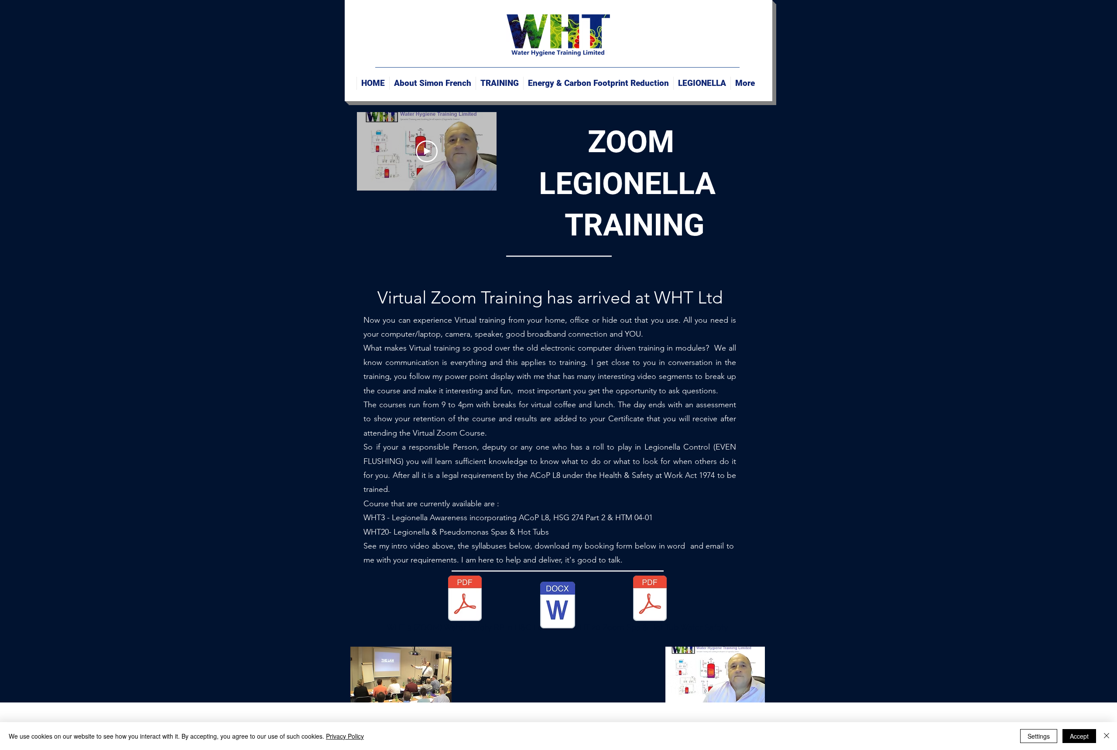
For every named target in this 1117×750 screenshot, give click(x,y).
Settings (1039, 736)
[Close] (1106, 736)
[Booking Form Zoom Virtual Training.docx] (557, 606)
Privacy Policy (345, 736)
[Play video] (427, 151)
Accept (1079, 736)
